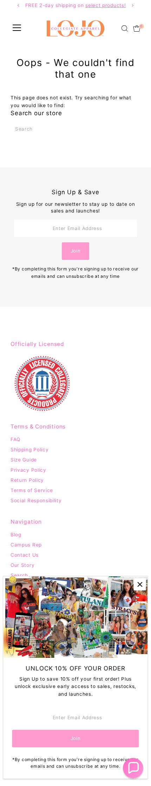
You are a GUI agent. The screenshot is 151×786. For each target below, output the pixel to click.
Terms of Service (32, 490)
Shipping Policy (29, 449)
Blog (16, 534)
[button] (133, 768)
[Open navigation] (17, 28)
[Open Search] (125, 28)
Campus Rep (26, 545)
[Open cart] (136, 28)
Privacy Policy (28, 470)
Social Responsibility (36, 500)
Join (76, 251)
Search (19, 575)
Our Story (22, 565)
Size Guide (24, 460)
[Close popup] (139, 584)
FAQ (15, 439)
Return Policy (27, 480)
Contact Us (25, 555)
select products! (105, 5)
